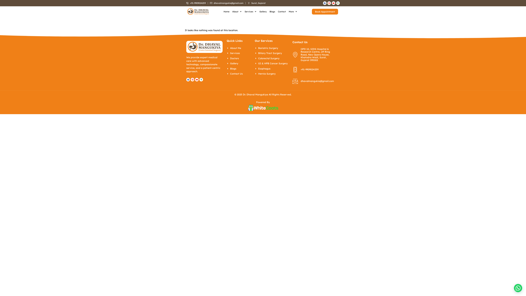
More (291, 11)
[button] (518, 288)
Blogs (272, 11)
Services (249, 11)
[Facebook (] (325, 3)
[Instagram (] (329, 3)
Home (226, 11)
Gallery (263, 11)
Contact (282, 11)
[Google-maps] (338, 3)
